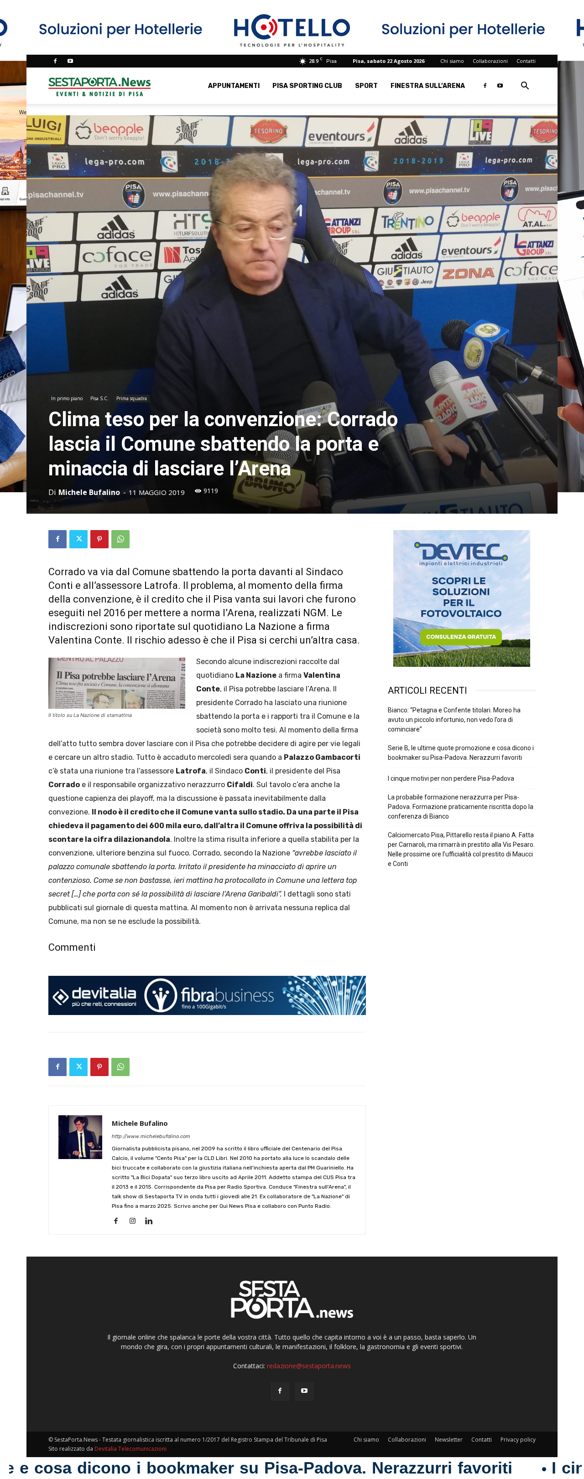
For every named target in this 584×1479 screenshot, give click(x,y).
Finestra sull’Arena (428, 86)
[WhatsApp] (120, 539)
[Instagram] (135, 1221)
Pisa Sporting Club (307, 86)
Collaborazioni (490, 60)
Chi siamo (452, 60)
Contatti (526, 60)
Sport (366, 86)
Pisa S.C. (99, 398)
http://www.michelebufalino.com (151, 1136)
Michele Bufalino (89, 492)
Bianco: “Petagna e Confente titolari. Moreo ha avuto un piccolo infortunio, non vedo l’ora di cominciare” (454, 719)
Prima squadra (131, 398)
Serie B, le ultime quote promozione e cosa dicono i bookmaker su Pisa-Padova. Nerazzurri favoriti (461, 752)
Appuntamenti (234, 86)
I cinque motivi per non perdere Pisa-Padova (451, 778)
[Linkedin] (152, 1221)
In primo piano (67, 398)
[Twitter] (78, 539)
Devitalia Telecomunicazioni (130, 1449)
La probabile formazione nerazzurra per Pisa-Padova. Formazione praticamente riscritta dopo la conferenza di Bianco (460, 807)
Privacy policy (518, 1439)
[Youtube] (70, 61)
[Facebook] (55, 61)
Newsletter (449, 1439)
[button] (525, 86)
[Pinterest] (99, 539)
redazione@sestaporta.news (309, 1365)
